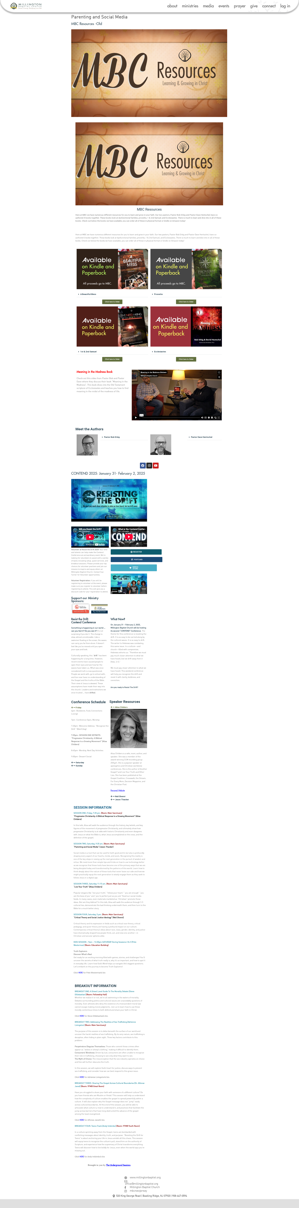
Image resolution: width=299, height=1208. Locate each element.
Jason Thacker (122, 799)
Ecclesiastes (160, 351)
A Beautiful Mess (88, 294)
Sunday (79, 766)
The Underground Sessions (118, 1165)
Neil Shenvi (120, 796)
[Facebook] (143, 465)
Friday (78, 707)
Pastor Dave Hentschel (201, 437)
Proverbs (158, 294)
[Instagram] (149, 465)
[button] (112, 294)
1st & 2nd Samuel (88, 351)
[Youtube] (156, 465)
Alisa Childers (121, 707)
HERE (80, 973)
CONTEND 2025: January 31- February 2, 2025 (108, 473)
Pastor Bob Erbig (112, 437)
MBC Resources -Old (86, 24)
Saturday (80, 762)
